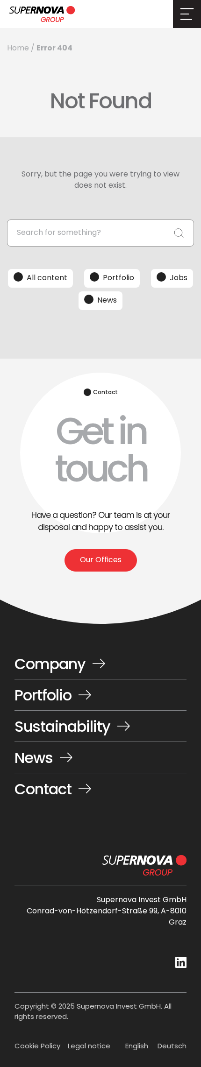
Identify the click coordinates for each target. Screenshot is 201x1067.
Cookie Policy (37, 1047)
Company (50, 666)
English (136, 1047)
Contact (43, 788)
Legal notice (89, 1047)
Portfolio (118, 278)
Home (18, 48)
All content (47, 278)
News (107, 301)
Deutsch (172, 1047)
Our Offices (101, 560)
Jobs (178, 278)
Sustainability (62, 728)
